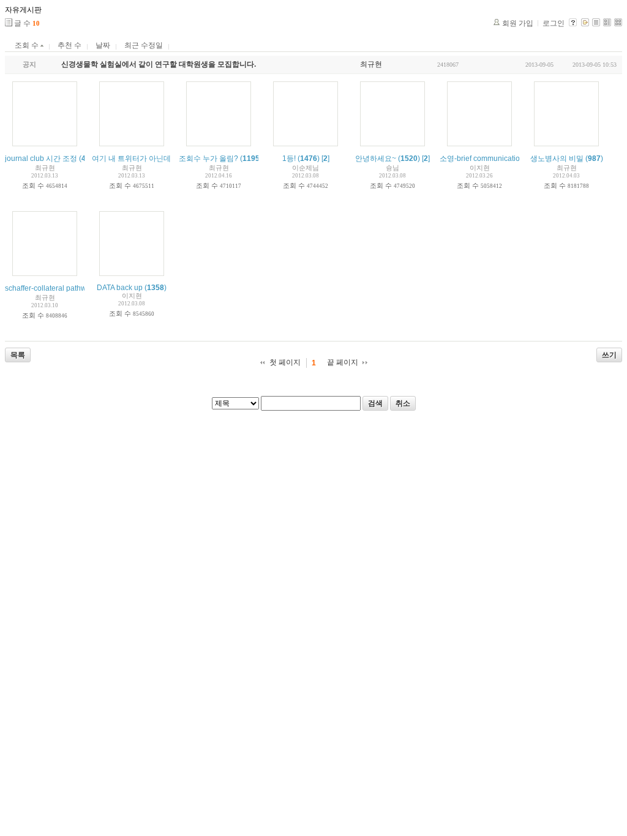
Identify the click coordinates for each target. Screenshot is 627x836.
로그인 (554, 23)
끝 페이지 (342, 362)
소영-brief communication (482, 158)
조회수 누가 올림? (208, 158)
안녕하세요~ (375, 158)
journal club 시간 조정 (41, 158)
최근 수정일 (143, 45)
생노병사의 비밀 (557, 158)
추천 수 (69, 45)
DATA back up (120, 287)
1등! (289, 158)
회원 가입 (517, 23)
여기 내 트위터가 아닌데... (134, 158)
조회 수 (27, 45)
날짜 (103, 45)
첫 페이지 (285, 362)
